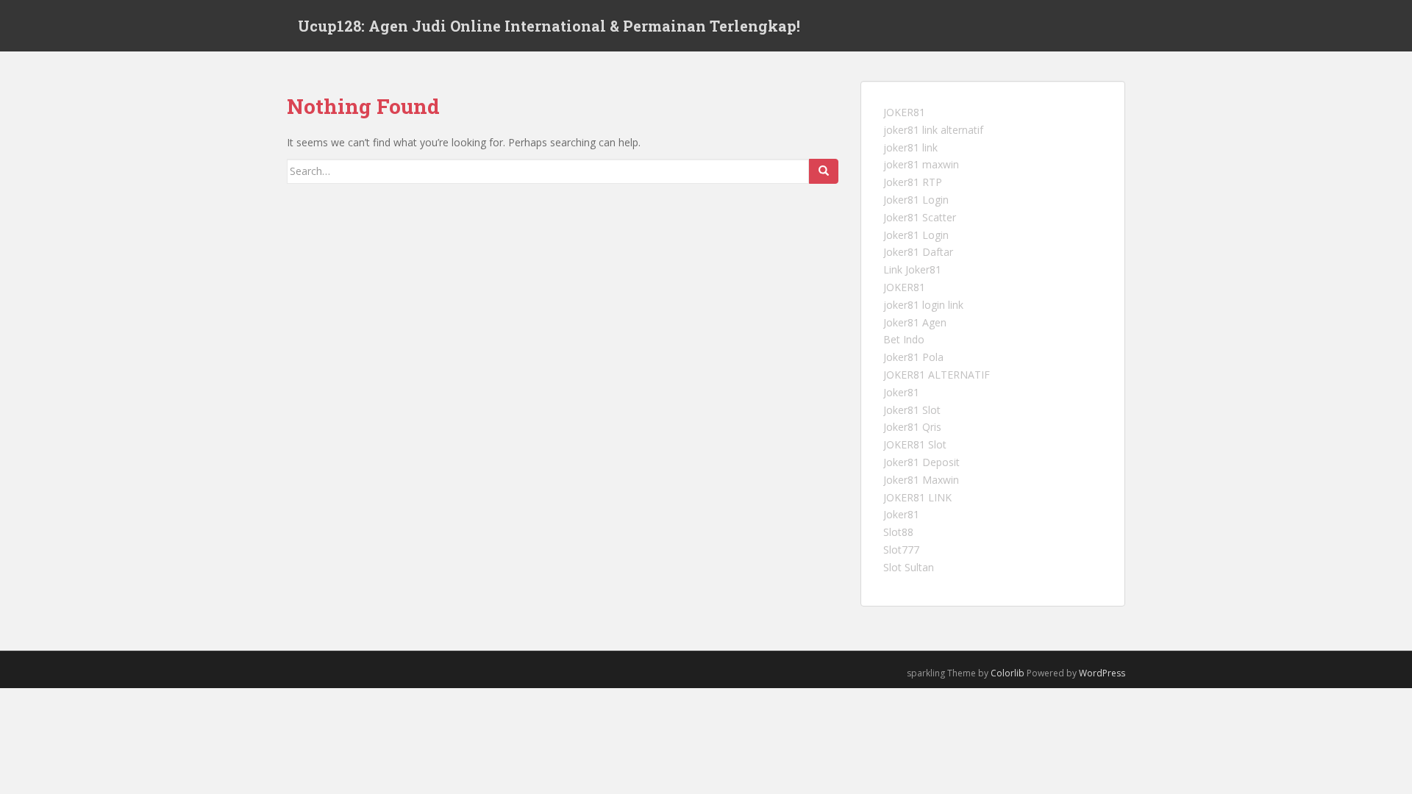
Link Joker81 (912, 269)
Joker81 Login (916, 200)
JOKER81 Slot (914, 444)
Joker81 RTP (912, 182)
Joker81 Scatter (919, 217)
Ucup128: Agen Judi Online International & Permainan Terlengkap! (549, 25)
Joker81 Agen (914, 322)
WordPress (1102, 673)
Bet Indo (903, 339)
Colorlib (1007, 673)
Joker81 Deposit (921, 462)
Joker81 (901, 392)
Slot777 (901, 550)
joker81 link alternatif (933, 130)
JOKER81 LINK (917, 497)
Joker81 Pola (913, 357)
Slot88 (898, 532)
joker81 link (910, 147)
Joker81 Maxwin (921, 480)
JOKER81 (904, 112)
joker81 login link (923, 305)
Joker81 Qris (912, 427)
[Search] (823, 171)
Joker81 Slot (912, 410)
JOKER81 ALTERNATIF (936, 375)
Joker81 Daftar (918, 252)
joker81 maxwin (921, 164)
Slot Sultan (908, 567)
